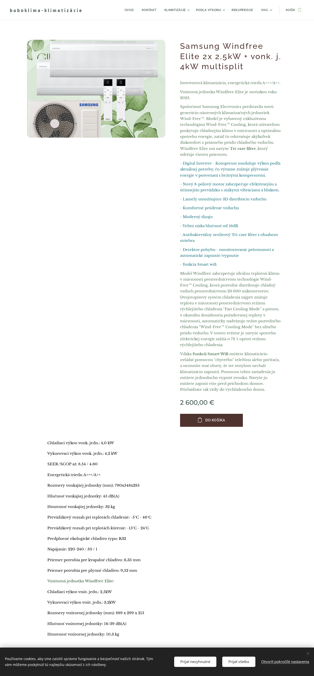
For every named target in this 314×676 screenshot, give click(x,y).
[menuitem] (130, 10)
